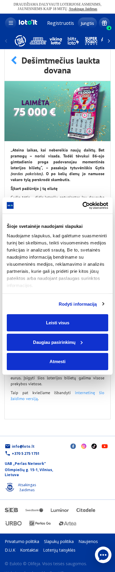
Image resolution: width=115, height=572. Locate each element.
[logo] (27, 24)
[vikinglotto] (55, 41)
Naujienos (88, 541)
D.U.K (10, 550)
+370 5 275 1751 (26, 453)
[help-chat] (103, 555)
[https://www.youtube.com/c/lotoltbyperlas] (105, 445)
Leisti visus (57, 322)
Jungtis (87, 23)
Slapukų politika (59, 541)
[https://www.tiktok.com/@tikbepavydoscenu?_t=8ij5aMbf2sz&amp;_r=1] (94, 446)
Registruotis (60, 23)
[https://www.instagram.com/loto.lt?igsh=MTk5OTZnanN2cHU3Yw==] (83, 446)
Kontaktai (29, 550)
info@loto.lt (23, 446)
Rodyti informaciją (78, 303)
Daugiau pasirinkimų (54, 341)
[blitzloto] (73, 41)
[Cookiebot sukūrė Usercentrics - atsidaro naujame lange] (82, 205)
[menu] (11, 23)
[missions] (104, 23)
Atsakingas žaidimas (83, 9)
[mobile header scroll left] (109, 41)
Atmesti (57, 361)
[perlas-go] (40, 523)
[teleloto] (20, 41)
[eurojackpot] (38, 41)
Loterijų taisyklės (59, 550)
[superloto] (91, 41)
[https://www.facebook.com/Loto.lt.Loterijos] (73, 446)
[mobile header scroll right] (6, 41)
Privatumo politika (22, 541)
